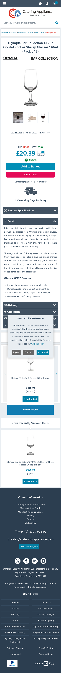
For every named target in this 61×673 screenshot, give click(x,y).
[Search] (56, 22)
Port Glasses (40, 32)
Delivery (13, 305)
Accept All (43, 352)
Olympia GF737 (51, 32)
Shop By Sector (46, 648)
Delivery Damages (46, 614)
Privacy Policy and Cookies (45, 638)
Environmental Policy (15, 632)
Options (28, 352)
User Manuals (15, 654)
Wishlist (40, 181)
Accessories (13, 312)
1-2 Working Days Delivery (30, 200)
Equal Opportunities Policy (45, 626)
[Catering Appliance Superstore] (30, 13)
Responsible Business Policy (46, 632)
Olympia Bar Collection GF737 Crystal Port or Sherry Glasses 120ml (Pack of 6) (30, 463)
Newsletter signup (29, 546)
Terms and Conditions (15, 626)
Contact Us (46, 602)
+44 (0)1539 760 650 (32, 531)
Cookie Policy (37, 343)
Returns (15, 620)
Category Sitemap (15, 648)
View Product (30, 399)
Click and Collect (45, 608)
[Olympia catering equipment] (10, 58)
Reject (16, 352)
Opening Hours (46, 654)
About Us (15, 602)
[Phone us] (40, 3)
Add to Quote (30, 174)
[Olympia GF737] (30, 87)
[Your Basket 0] (54, 3)
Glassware (22, 32)
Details (11, 221)
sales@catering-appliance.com (32, 539)
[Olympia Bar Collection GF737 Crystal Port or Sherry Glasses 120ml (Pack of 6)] (30, 445)
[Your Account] (47, 3)
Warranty (15, 614)
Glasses (30, 32)
